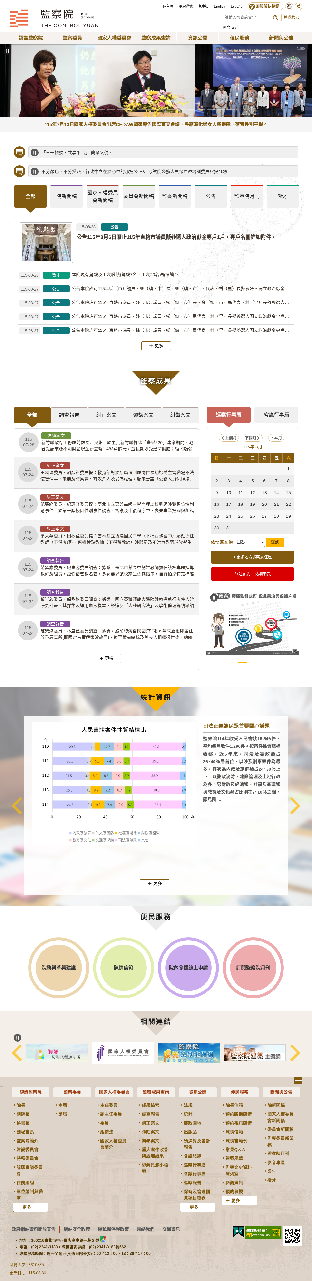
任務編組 (25, 1182)
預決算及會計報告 (197, 1144)
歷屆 (62, 1114)
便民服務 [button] (239, 38)
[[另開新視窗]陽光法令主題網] (255, 1053)
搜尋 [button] (275, 17)
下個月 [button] (250, 438)
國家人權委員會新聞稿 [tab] (102, 196)
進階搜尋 (292, 17)
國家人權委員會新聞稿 (280, 1117)
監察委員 (72, 1092)
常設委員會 (28, 1149)
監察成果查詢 (156, 1092)
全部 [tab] (30, 196)
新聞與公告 (281, 1092)
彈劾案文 (150, 1131)
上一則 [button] (17, 805)
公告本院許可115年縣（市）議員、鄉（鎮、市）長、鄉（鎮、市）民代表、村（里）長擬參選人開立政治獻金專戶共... (157, 288)
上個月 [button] (231, 438)
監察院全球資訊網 (54, 18)
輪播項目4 (111, 109)
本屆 (62, 1105)
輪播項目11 (181, 109)
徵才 (271, 1180)
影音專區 (276, 1162)
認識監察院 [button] (31, 38)
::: (1, 3)
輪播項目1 (81, 109)
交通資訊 (171, 1229)
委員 (104, 1123)
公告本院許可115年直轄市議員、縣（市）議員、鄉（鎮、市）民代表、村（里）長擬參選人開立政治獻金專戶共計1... (157, 316)
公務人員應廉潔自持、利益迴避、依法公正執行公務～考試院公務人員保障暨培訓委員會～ (129, 171)
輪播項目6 (131, 109)
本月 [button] (278, 438)
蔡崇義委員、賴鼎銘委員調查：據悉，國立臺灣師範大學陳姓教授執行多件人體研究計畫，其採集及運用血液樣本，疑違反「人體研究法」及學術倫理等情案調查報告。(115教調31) (108, 599)
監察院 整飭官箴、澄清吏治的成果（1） (252, 662)
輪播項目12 (191, 109)
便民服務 (239, 1092)
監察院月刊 (278, 1153)
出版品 (190, 1131)
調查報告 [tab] (69, 415)
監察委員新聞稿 (280, 1141)
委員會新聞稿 (280, 1129)
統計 (188, 1114)
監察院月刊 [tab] (247, 196)
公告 (271, 1171)
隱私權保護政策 (113, 1229)
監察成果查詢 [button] (156, 38)
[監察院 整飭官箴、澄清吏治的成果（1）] (252, 622)
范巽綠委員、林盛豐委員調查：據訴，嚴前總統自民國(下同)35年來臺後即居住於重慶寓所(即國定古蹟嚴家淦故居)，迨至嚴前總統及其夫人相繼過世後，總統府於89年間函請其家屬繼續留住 (107, 630)
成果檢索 (150, 1105)
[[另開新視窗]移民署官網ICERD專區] (123, 1053)
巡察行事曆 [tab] (229, 414)
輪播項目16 (231, 109)
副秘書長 (25, 1131)
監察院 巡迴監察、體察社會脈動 (272, 662)
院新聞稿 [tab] (66, 196)
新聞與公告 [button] (281, 38)
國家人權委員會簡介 (113, 1144)
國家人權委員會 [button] (114, 38)
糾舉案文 (150, 1140)
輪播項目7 (141, 109)
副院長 (23, 1114)
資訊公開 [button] (197, 38)
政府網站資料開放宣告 (34, 1229)
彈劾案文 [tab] (143, 415)
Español (237, 6)
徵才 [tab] (283, 196)
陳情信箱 (234, 1131)
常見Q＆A (235, 1149)
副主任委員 (111, 1114)
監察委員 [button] (72, 38)
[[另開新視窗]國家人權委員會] (189, 1053)
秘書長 (23, 1123)
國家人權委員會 (114, 1092)
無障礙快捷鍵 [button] (267, 6)
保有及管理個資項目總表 (197, 1194)
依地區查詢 (222, 542)
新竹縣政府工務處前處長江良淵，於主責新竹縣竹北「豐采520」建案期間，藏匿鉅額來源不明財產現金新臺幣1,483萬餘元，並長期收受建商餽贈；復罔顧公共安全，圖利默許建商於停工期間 (108, 442)
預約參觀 (234, 1191)
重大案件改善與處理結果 (155, 1152)
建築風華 (234, 1158)
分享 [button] (298, 6)
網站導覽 (186, 6)
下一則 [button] (295, 805)
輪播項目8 (151, 109)
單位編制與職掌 (30, 1194)
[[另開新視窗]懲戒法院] (57, 1052)
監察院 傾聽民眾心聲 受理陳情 (232, 662)
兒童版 (203, 6)
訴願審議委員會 (30, 1170)
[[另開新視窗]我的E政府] (238, 1231)
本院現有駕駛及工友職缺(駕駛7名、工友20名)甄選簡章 (99, 274)
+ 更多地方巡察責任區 (253, 557)
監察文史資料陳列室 (238, 1170)
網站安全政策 (77, 1229)
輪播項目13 (201, 109)
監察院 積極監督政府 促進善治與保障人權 (242, 662)
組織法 (106, 1131)
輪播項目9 (161, 109)
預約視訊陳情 (238, 1123)
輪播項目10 (171, 109)
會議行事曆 (195, 1173)
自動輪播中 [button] (7, 51)
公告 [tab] (211, 196)
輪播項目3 (101, 109)
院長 (21, 1105)
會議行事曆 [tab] (276, 414)
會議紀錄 (192, 1156)
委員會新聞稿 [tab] (138, 196)
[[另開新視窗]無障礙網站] (263, 1232)
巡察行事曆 (195, 1165)
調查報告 (150, 1114)
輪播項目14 (211, 109)
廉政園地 (192, 1123)
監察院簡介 (28, 1140)
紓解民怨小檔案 (155, 1168)
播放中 (35, 152)
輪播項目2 (91, 109)
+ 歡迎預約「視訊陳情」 (253, 574)
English (219, 6)
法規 (188, 1105)
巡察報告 (192, 1182)
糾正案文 (150, 1123)
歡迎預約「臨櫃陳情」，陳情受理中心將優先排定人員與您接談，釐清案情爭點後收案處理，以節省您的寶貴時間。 (152, 152)
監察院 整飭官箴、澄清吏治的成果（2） (262, 662)
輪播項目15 (221, 109)
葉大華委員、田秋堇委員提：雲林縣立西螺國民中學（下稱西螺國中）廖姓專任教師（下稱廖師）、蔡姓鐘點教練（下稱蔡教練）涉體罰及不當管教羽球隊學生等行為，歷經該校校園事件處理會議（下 (108, 535)
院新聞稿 (276, 1105)
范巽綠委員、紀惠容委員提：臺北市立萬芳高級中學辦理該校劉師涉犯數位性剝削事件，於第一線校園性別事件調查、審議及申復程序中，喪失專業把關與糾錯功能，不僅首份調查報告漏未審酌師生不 (108, 504)
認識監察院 (31, 1092)
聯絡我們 (145, 1229)
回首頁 (168, 6)
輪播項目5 (121, 109)
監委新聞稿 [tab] (175, 196)
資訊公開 (197, 1092)
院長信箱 (234, 1105)
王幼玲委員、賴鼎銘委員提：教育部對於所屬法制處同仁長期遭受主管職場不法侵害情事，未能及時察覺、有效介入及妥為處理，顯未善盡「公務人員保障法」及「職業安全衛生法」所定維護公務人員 (108, 472)
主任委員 (109, 1105)
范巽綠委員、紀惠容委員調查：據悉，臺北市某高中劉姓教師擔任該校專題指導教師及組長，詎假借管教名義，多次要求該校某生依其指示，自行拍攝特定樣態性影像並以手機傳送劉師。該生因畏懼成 (108, 567)
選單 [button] (298, 1080)
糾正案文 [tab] (106, 415)
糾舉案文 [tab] (180, 415)
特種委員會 (28, 1158)
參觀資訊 (234, 1182)
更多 (159, 345)
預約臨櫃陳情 (238, 1114)
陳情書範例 (236, 1140)
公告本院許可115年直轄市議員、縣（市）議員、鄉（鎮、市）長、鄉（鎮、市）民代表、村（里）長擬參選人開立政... (157, 302)
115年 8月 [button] (252, 446)
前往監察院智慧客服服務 (289, 6)
